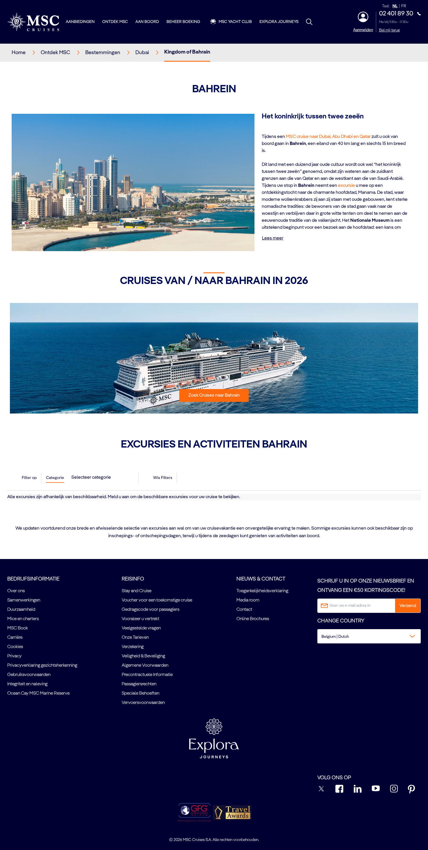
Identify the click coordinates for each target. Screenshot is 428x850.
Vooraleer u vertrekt (140, 619)
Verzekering (133, 647)
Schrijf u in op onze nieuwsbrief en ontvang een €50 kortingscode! (365, 586)
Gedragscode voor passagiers (150, 609)
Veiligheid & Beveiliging (143, 656)
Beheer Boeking (183, 22)
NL (394, 6)
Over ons (16, 591)
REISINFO (133, 579)
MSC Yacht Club (235, 22)
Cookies (15, 647)
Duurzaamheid (21, 609)
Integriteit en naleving (27, 684)
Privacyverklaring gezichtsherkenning (42, 665)
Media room (247, 600)
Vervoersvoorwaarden (143, 702)
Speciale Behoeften (140, 693)
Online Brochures (252, 619)
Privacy (14, 656)
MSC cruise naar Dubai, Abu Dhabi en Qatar (328, 136)
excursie (346, 185)
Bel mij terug (389, 30)
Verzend (407, 606)
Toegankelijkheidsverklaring (262, 591)
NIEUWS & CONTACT (260, 579)
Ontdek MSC (115, 22)
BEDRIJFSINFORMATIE (33, 579)
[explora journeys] (214, 738)
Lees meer (272, 238)
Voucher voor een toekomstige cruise (157, 600)
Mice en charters (23, 619)
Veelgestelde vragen (141, 628)
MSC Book (17, 628)
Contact (244, 609)
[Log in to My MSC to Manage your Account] (363, 17)
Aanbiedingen (80, 22)
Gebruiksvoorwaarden (28, 674)
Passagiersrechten (139, 684)
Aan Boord (147, 22)
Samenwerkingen (23, 600)
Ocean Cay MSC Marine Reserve (38, 693)
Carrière (14, 637)
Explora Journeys (278, 22)
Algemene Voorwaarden (145, 665)
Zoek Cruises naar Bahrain (214, 395)
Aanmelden (363, 30)
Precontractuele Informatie (147, 674)
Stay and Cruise (136, 591)
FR (403, 6)
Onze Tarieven (135, 637)
